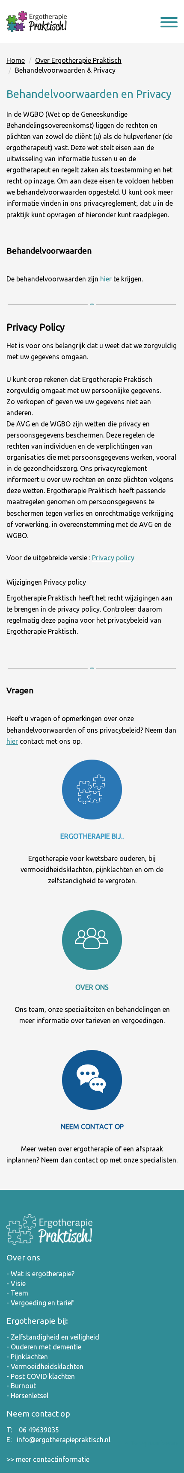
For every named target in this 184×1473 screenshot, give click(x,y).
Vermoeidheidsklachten (47, 1366)
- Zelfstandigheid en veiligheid (52, 1337)
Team (19, 1293)
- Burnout (21, 1386)
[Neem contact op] (92, 1080)
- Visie (16, 1283)
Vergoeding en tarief (42, 1303)
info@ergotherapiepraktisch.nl (63, 1439)
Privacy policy (113, 558)
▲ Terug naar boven (151, 1443)
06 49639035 (39, 1430)
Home (15, 60)
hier (106, 279)
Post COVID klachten (43, 1376)
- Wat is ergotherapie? (40, 1274)
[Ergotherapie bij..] (92, 789)
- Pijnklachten (27, 1357)
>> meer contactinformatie (47, 1459)
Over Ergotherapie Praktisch (78, 60)
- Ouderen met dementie (43, 1347)
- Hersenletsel (27, 1395)
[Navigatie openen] (169, 23)
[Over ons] (92, 940)
